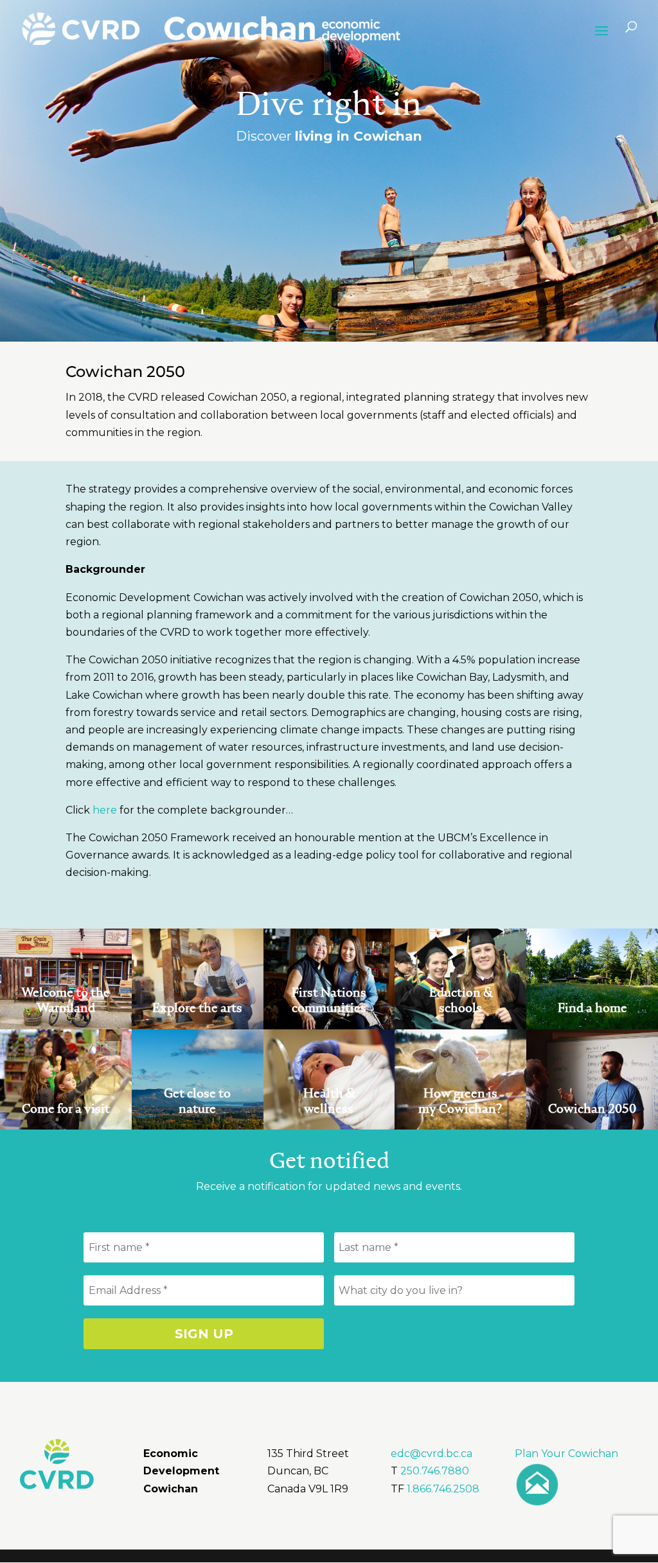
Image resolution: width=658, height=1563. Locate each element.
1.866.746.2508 (443, 1489)
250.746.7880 (434, 1471)
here (105, 810)
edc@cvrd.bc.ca (431, 1453)
